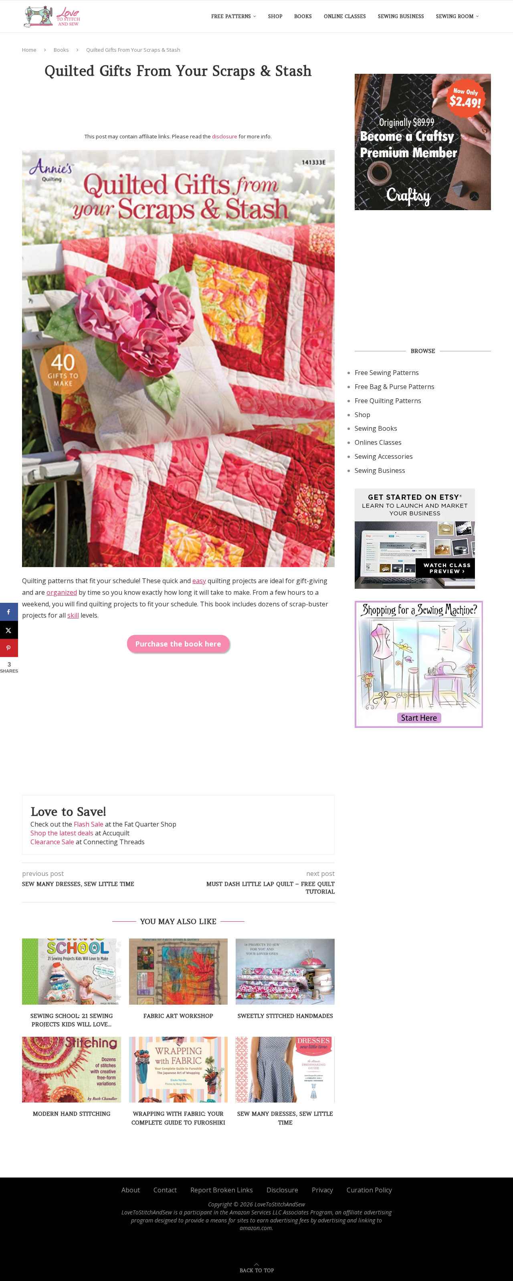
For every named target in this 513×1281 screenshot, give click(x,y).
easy (199, 580)
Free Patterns (231, 16)
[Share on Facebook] (9, 612)
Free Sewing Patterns (387, 372)
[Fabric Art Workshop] (178, 971)
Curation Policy (369, 1190)
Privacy (322, 1190)
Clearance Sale (52, 841)
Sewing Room (455, 16)
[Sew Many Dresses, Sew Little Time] (285, 1070)
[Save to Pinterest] (9, 648)
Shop (275, 16)
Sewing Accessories (384, 456)
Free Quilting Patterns (388, 400)
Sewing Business (401, 16)
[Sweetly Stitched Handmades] (285, 971)
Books (303, 16)
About (130, 1190)
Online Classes (345, 16)
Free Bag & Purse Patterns (394, 386)
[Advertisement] (178, 109)
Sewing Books (376, 428)
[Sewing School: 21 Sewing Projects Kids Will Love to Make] (71, 971)
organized (61, 592)
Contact (165, 1190)
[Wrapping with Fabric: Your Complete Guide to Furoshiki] (178, 1070)
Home (29, 49)
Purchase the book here (178, 644)
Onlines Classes (378, 442)
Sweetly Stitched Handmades (285, 1016)
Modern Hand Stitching (71, 1113)
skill (73, 615)
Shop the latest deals (61, 833)
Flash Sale (88, 824)
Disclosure (282, 1190)
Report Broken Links (221, 1190)
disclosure (224, 136)
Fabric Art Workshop (178, 1016)
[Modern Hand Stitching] (71, 1070)
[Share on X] (9, 630)
